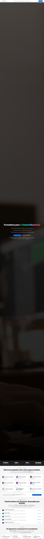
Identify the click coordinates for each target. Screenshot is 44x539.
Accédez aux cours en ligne (26, 235)
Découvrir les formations (17, 235)
